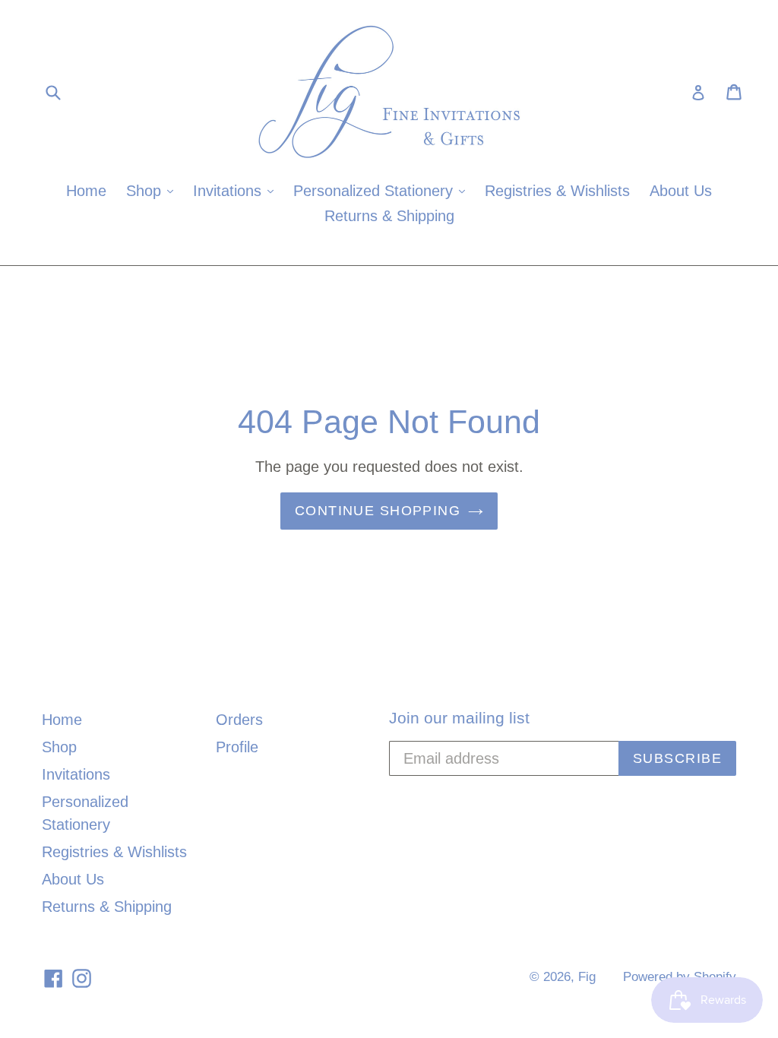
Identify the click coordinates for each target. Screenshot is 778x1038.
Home (86, 190)
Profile (237, 747)
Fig (587, 977)
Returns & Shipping (389, 215)
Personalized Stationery (383, 190)
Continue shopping (377, 510)
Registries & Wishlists (557, 190)
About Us (681, 190)
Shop (153, 190)
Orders (239, 719)
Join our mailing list (459, 717)
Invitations (237, 190)
